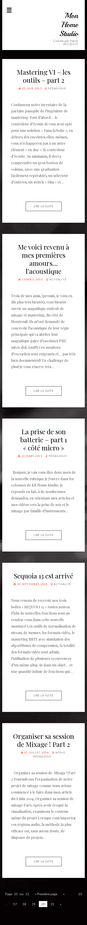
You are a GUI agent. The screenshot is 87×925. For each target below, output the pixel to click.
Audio (60, 752)
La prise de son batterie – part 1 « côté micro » (43, 439)
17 (15, 904)
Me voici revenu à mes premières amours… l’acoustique (43, 259)
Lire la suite (44, 206)
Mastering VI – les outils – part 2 (43, 76)
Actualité (57, 279)
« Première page (46, 894)
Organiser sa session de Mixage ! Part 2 (43, 740)
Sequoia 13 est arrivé (43, 575)
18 (24, 904)
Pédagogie (57, 88)
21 (52, 904)
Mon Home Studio (68, 25)
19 (33, 904)
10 (80, 894)
